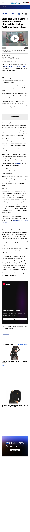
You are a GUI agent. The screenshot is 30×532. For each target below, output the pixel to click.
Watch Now (25, 2)
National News (8, 13)
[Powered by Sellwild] (26, 435)
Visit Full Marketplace (23, 344)
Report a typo (6, 334)
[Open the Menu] (2, 2)
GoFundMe (18, 163)
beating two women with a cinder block (15, 66)
